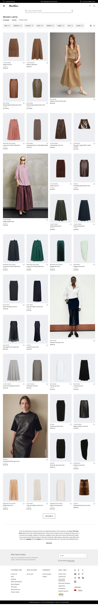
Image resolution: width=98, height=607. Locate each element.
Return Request (15, 584)
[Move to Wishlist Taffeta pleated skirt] (47, 220)
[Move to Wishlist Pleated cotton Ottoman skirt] (94, 99)
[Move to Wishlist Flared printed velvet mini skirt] (94, 504)
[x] (83, 570)
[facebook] (79, 570)
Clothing (14, 20)
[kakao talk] (79, 578)
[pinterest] (83, 574)
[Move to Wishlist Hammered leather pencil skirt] (94, 184)
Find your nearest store (88, 1)
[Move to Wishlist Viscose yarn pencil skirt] (71, 425)
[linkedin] (75, 582)
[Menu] (4, 6)
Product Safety (15, 592)
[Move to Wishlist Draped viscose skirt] (94, 265)
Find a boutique (46, 574)
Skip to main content (7, 1)
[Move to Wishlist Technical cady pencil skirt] (71, 463)
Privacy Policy (71, 560)
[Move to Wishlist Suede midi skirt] (24, 63)
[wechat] (83, 578)
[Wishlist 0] (90, 6)
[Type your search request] (72, 11)
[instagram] (75, 570)
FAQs (12, 576)
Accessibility (61, 588)
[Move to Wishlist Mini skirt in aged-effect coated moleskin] (94, 144)
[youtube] (75, 574)
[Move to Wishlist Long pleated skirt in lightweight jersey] (47, 144)
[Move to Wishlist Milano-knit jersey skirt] (71, 504)
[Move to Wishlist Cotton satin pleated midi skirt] (24, 384)
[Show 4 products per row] (94, 25)
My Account (30, 574)
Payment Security (63, 591)
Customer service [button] (18, 2)
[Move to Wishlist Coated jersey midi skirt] (71, 144)
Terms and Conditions (64, 583)
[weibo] (75, 578)
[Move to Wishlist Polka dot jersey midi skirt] (24, 305)
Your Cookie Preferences (61, 580)
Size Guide (14, 587)
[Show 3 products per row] (91, 25)
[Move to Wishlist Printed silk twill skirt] (47, 384)
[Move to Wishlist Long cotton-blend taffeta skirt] (24, 144)
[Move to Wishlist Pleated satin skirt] (71, 265)
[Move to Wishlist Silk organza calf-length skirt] (24, 345)
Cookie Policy (62, 576)
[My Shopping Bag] (94, 6)
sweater (29, 539)
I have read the (67, 560)
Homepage (6, 20)
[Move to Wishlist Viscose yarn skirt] (71, 384)
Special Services (15, 589)
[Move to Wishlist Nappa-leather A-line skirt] (94, 425)
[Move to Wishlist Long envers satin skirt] (47, 345)
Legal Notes (61, 586)
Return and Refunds (16, 581)
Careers (44, 576)
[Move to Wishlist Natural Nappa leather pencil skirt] (24, 103)
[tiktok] (79, 574)
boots (39, 539)
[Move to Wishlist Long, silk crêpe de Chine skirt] (47, 305)
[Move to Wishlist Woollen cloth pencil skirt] (94, 341)
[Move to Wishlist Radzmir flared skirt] (47, 63)
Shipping (13, 579)
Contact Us (14, 574)
